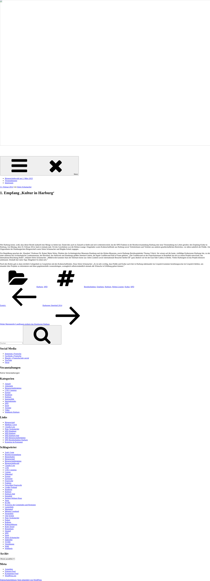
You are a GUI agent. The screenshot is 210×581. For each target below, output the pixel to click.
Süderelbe (9, 540)
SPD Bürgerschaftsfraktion (15, 438)
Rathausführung (11, 524)
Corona (8, 472)
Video (7, 410)
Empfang (100, 287)
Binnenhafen (10, 457)
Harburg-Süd (10, 494)
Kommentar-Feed (11, 574)
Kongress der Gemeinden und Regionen (20, 505)
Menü (76, 174)
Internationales (10, 401)
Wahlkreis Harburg (12, 412)
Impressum (9, 183)
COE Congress (11, 390)
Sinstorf (8, 531)
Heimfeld (8, 496)
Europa (7, 392)
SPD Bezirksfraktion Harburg (16, 440)
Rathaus (8, 522)
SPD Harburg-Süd (12, 436)
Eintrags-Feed (10, 571)
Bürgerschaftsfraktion (13, 388)
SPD (46, 287)
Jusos (7, 500)
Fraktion (8, 483)
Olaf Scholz (9, 516)
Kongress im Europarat (14, 442)
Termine (8, 408)
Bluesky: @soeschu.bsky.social (17, 358)
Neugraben (9, 513)
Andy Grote (9, 452)
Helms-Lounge (118, 287)
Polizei (7, 520)
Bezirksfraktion (90, 287)
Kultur (127, 287)
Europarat (8, 479)
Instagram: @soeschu (13, 354)
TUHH (7, 542)
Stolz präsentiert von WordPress (29, 580)
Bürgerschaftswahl (12, 463)
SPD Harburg (10, 433)
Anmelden (9, 569)
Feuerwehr (9, 481)
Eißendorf (9, 474)
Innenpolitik (9, 399)
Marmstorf (9, 509)
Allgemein (9, 386)
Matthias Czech (11, 425)
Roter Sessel (9, 527)
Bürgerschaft (10, 422)
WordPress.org (10, 576)
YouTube (8, 360)
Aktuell (8, 384)
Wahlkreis (9, 548)
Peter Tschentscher (12, 429)
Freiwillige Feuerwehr (13, 485)
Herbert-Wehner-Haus (13, 498)
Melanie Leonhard (12, 511)
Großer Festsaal (11, 487)
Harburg (39, 287)
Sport (7, 406)
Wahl (7, 546)
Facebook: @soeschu (13, 356)
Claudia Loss (10, 427)
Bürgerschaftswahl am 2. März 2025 (19, 178)
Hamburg (8, 395)
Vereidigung (9, 544)
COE (7, 468)
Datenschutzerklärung (8, 580)
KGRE (7, 503)
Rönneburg (9, 529)
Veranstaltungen (11, 181)
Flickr (7, 362)
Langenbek (9, 507)
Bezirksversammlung (13, 455)
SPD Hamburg (10, 431)
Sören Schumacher (7, 149)
